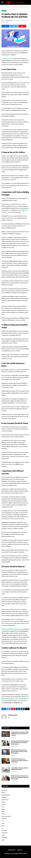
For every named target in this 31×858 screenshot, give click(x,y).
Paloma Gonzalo (9, 20)
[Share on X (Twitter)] (14, 26)
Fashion (3, 802)
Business (4, 10)
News (3, 825)
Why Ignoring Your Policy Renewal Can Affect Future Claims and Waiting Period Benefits (20, 742)
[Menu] (2, 2)
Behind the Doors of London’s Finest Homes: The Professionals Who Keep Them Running (19, 777)
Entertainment (5, 799)
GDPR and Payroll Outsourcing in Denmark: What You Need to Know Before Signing (19, 751)
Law (2, 821)
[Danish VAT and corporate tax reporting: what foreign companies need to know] (6, 761)
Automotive (4, 790)
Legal (3, 823)
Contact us (20, 849)
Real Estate (4, 830)
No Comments (25, 20)
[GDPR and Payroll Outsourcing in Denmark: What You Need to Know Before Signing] (6, 752)
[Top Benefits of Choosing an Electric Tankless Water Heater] (6, 770)
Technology (4, 837)
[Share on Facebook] (5, 26)
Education (4, 797)
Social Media (5, 832)
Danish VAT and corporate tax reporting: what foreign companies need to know (19, 760)
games (3, 809)
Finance (3, 804)
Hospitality (4, 818)
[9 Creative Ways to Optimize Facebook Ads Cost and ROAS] (15, 38)
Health (3, 814)
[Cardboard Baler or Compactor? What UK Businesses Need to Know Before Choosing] (6, 734)
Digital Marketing (6, 795)
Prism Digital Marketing (8, 58)
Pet (2, 828)
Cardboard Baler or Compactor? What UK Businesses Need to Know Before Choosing (20, 733)
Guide (3, 811)
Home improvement (6, 816)
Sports (3, 835)
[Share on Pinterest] (22, 26)
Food (3, 806)
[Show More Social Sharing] (28, 26)
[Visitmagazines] (15, 2)
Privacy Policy (11, 849)
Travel (3, 840)
